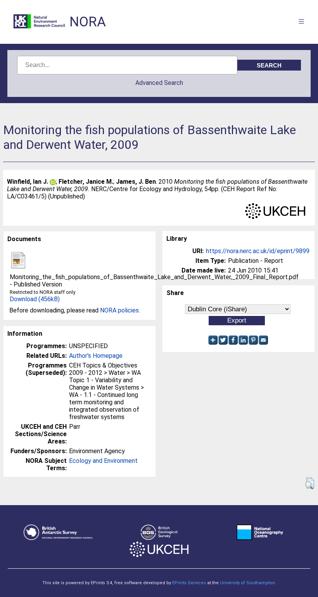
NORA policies (119, 310)
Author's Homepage (96, 355)
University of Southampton (247, 582)
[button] (309, 483)
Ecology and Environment (103, 460)
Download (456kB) (35, 299)
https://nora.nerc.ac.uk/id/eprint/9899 (257, 251)
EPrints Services (189, 582)
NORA (87, 22)
